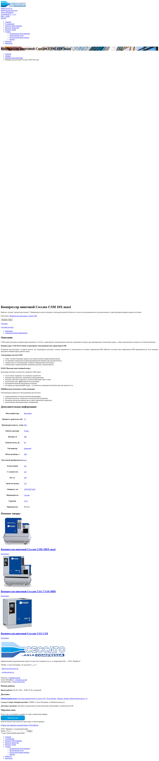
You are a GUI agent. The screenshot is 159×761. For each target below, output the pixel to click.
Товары (8, 56)
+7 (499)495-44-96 (13, 678)
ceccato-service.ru (8, 672)
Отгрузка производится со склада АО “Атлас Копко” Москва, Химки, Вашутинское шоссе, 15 (44, 698)
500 (25, 454)
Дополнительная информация (16, 333)
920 (25, 425)
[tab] (81, 331)
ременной (27, 448)
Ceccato (27, 495)
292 (25, 478)
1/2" (25, 483)
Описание (9, 331)
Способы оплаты (7, 327)
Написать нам (13, 718)
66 (25, 443)
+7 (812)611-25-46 (20, 680)
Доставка (4, 324)
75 (25, 419)
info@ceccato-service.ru (9, 10)
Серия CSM (32, 316)
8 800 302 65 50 (6, 8)
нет (25, 460)
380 (25, 437)
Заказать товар (7, 320)
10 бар (26, 431)
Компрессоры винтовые (14, 58)
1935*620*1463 (29, 489)
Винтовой (27, 413)
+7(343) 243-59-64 (18, 682)
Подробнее (5, 554)
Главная (8, 54)
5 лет (26, 501)
